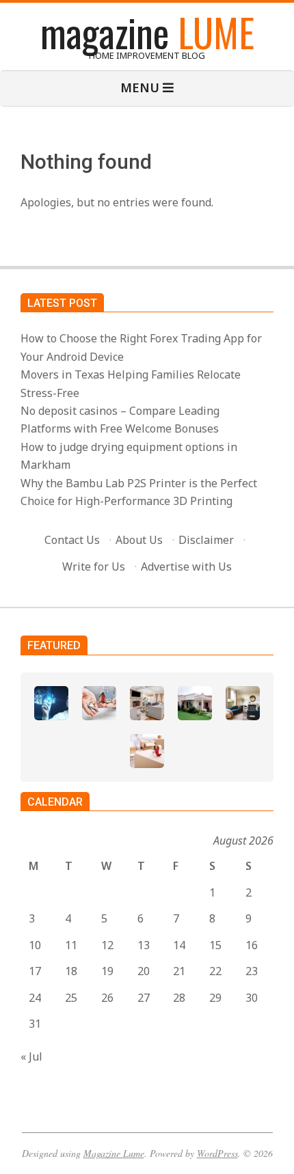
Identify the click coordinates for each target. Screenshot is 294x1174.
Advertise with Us (186, 566)
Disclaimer (206, 539)
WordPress (217, 1153)
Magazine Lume (113, 1153)
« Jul (31, 1056)
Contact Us (72, 539)
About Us (139, 539)
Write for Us (93, 566)
